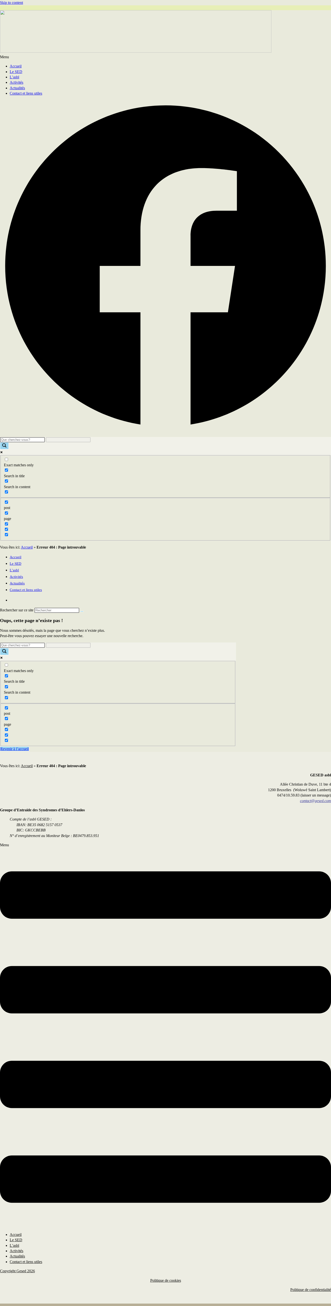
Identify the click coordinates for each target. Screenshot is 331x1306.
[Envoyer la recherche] (82, 611)
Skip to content (11, 2)
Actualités (17, 88)
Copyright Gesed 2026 (17, 1271)
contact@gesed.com (315, 801)
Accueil (16, 66)
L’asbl (14, 77)
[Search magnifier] (4, 445)
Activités (16, 82)
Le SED (16, 72)
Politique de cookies (165, 1280)
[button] (165, 57)
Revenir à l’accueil (14, 749)
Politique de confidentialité (310, 1290)
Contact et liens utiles (26, 93)
